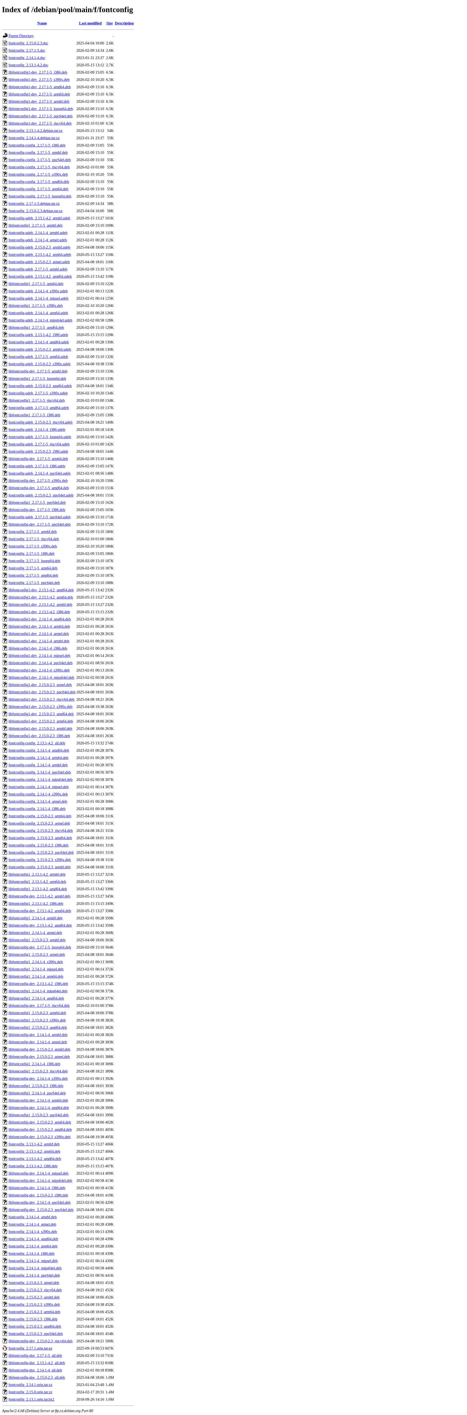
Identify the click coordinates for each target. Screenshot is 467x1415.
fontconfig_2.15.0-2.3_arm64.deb (34, 1312)
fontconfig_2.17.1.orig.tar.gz (30, 1348)
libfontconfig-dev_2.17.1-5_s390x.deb (38, 481)
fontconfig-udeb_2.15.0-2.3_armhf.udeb (39, 247)
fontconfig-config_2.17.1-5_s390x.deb (38, 174)
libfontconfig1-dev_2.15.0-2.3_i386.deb (39, 736)
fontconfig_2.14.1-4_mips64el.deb (35, 1268)
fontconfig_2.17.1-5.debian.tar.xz (34, 203)
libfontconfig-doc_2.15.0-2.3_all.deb (37, 1377)
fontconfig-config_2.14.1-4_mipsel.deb (39, 787)
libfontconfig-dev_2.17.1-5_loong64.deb (40, 947)
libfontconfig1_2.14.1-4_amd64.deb (36, 998)
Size (109, 23)
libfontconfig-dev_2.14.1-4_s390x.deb (38, 1078)
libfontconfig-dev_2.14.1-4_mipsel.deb (38, 1173)
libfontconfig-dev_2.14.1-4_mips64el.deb (40, 1181)
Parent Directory (21, 36)
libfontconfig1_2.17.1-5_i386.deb (34, 415)
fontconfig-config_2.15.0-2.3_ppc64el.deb (41, 852)
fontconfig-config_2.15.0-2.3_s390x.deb (40, 860)
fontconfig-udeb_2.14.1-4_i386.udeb (37, 430)
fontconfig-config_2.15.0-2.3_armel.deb (39, 823)
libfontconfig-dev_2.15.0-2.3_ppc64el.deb (41, 1210)
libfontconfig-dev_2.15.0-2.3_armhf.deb (39, 1049)
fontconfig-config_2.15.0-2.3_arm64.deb (40, 816)
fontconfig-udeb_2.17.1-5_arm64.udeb (38, 357)
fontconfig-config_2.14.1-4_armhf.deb (38, 765)
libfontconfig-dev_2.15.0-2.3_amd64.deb (40, 1129)
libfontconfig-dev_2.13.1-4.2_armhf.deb (39, 896)
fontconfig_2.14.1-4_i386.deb (31, 1253)
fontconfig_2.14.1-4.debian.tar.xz (34, 138)
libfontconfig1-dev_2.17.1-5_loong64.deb (41, 109)
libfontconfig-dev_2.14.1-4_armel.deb (38, 1042)
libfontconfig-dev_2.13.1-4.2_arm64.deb (40, 911)
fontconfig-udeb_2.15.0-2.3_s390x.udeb (40, 364)
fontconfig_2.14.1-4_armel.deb (32, 1224)
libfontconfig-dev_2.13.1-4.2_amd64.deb (40, 925)
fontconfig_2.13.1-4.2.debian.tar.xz (36, 131)
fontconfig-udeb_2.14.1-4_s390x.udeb (38, 291)
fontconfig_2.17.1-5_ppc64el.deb (34, 583)
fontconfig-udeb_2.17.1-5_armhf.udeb (38, 269)
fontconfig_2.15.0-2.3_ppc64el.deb (36, 1334)
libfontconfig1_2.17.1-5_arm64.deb (36, 284)
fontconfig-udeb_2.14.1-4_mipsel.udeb (38, 298)
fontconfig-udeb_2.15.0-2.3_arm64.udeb (40, 349)
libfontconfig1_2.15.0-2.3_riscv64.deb (38, 1071)
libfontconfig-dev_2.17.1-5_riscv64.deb (39, 1006)
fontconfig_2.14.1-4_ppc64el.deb (34, 1275)
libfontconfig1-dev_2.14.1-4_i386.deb (38, 648)
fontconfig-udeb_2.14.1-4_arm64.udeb (38, 313)
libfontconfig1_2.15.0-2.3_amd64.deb (38, 1027)
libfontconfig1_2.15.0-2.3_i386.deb (36, 1086)
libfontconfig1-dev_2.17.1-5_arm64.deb (39, 94)
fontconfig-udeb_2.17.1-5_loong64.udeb (40, 437)
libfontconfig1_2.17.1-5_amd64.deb (36, 327)
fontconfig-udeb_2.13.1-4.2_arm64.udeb (40, 255)
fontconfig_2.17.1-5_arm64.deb (33, 568)
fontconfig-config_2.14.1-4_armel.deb (38, 801)
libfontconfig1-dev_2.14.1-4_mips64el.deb (41, 677)
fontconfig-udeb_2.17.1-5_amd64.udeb (39, 408)
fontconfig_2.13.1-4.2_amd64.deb (35, 1159)
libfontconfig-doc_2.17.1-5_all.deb (35, 1356)
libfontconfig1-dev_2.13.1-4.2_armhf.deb (40, 605)
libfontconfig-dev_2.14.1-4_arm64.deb (38, 1100)
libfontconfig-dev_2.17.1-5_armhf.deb (38, 371)
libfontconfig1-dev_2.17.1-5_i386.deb (38, 72)
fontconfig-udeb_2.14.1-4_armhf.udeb (38, 233)
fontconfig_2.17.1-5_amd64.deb (33, 575)
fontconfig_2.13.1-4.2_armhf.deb (34, 1144)
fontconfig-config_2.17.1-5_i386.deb (37, 145)
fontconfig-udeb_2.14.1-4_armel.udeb (38, 240)
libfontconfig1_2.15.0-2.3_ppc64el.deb (39, 1115)
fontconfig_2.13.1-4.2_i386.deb (33, 1166)
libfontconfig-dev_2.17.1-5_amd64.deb (39, 488)
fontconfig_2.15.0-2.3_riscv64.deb (35, 1290)
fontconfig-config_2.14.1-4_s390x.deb (38, 794)
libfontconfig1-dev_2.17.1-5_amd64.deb (40, 87)
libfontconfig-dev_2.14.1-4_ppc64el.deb (40, 1202)
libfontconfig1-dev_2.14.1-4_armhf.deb (39, 641)
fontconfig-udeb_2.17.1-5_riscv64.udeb (39, 444)
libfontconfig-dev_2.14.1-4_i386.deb (37, 1188)
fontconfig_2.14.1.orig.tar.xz (30, 1385)
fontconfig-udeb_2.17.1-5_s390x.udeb (38, 393)
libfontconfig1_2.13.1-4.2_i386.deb (36, 903)
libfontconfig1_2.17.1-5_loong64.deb (37, 378)
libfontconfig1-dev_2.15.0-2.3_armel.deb (40, 685)
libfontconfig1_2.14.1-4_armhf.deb (36, 918)
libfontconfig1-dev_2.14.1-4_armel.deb (39, 634)
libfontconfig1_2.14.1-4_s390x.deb (36, 962)
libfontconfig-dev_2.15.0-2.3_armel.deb (39, 1057)
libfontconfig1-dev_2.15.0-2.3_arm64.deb (41, 721)
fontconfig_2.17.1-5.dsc (27, 50)
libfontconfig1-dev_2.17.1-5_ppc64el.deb (40, 116)
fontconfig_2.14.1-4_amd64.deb (33, 1239)
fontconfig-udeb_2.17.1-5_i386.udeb (37, 466)
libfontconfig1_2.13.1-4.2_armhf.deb (37, 874)
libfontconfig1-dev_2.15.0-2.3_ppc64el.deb (42, 692)
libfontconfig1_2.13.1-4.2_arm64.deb (37, 882)
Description (124, 23)
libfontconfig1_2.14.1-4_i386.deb (34, 1064)
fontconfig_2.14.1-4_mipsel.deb (33, 1261)
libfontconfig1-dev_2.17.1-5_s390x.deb (39, 80)
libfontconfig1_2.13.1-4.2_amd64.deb (38, 889)
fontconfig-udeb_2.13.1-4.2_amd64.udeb (40, 276)
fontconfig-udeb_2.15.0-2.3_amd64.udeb (40, 386)
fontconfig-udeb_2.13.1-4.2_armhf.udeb (39, 218)
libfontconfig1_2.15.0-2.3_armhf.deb (37, 940)
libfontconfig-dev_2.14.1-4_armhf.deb (38, 1035)
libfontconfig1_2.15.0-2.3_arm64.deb (37, 1013)
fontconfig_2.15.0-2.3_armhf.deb (34, 1297)
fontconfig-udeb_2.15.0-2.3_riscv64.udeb (40, 422)
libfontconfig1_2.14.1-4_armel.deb (35, 933)
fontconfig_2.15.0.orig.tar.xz (30, 1392)
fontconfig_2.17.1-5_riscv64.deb (34, 539)
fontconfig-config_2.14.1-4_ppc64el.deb (40, 772)
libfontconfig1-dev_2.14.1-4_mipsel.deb (39, 656)
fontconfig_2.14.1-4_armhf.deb (33, 1217)
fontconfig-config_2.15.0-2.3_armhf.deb (40, 867)
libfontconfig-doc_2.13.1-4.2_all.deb (37, 1363)
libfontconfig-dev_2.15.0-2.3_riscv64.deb (40, 1341)
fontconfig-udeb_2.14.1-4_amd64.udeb (39, 342)
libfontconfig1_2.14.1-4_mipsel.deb (36, 969)
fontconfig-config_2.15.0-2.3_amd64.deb (40, 838)
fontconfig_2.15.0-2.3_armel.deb (34, 1283)
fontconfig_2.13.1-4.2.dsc (28, 65)
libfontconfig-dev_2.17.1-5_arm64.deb (38, 459)
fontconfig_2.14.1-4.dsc (27, 58)
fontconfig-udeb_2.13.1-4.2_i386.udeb (38, 335)
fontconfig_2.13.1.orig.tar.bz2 (31, 1399)
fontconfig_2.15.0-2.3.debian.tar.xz (36, 211)
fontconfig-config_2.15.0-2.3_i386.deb (38, 845)
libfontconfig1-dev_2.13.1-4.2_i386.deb (39, 612)
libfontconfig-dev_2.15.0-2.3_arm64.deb (40, 1122)
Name (42, 23)
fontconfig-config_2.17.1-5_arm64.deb (38, 189)
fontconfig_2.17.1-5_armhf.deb (33, 532)
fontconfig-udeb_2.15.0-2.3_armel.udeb (39, 262)
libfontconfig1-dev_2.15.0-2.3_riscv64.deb (41, 699)
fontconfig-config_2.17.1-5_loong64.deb (40, 196)
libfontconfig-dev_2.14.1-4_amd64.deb (39, 1108)
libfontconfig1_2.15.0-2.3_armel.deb (37, 954)
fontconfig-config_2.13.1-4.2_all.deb (37, 743)
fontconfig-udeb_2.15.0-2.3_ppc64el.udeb (41, 495)
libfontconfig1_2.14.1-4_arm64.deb (36, 976)
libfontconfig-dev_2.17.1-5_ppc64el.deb (40, 524)
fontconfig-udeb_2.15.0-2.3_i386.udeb (38, 451)
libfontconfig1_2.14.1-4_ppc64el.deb (37, 1093)
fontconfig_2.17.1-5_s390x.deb (33, 546)
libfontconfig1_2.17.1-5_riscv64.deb (37, 400)
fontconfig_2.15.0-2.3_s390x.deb (34, 1304)
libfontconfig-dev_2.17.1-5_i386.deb (37, 510)
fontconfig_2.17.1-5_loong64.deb (34, 561)
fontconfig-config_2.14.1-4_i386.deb (37, 809)
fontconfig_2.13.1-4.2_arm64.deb (34, 1151)
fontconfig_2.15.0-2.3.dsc (28, 43)
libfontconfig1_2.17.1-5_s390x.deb (36, 306)
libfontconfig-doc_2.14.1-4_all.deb (35, 1370)
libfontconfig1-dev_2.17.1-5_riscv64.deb (40, 123)
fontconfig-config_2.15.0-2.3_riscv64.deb (41, 831)
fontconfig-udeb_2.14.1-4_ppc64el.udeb (40, 473)
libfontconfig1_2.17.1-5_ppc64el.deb (37, 502)
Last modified (90, 23)
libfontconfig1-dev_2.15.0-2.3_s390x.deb (40, 707)
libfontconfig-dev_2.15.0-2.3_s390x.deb (40, 1137)
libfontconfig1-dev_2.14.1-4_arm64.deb (39, 626)
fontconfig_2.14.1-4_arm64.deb (33, 1246)
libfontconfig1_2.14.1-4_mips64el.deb (38, 991)
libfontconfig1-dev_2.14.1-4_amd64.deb (40, 619)
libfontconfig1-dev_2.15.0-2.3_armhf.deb (40, 728)
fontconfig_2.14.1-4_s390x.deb (33, 1232)
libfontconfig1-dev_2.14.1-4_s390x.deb (39, 670)
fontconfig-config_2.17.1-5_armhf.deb (38, 152)
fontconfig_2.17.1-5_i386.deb (31, 553)
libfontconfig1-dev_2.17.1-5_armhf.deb (39, 101)
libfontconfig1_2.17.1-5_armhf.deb (36, 225)
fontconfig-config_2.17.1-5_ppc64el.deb (40, 160)
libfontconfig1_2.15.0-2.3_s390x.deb (37, 1020)
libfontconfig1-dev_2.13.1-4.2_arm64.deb (41, 597)
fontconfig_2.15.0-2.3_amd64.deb (35, 1326)
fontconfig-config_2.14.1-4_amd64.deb (39, 750)
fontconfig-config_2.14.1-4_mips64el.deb (40, 779)
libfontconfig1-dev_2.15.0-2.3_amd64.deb (41, 714)
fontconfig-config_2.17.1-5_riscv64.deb (39, 167)
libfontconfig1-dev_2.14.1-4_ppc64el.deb (40, 663)
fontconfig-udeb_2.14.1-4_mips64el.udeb (40, 320)
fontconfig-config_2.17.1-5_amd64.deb (39, 182)
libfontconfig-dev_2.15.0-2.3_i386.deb (38, 1195)
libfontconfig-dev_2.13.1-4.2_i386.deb (38, 984)
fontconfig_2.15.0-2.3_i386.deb (33, 1319)
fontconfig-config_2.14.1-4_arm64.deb (38, 758)
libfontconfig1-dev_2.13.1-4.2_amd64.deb (41, 590)
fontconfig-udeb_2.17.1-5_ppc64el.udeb (40, 517)
